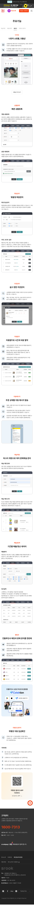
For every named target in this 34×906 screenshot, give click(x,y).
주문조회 (13, 10)
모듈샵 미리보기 (17, 92)
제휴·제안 (3, 862)
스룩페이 (2, 10)
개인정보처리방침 (18, 857)
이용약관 (10, 857)
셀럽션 (15, 28)
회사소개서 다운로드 (13, 862)
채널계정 (3, 28)
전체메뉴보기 (32, 11)
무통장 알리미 (22, 28)
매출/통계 (9, 28)
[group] (17, 6)
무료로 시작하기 (24, 10)
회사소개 (3, 857)
